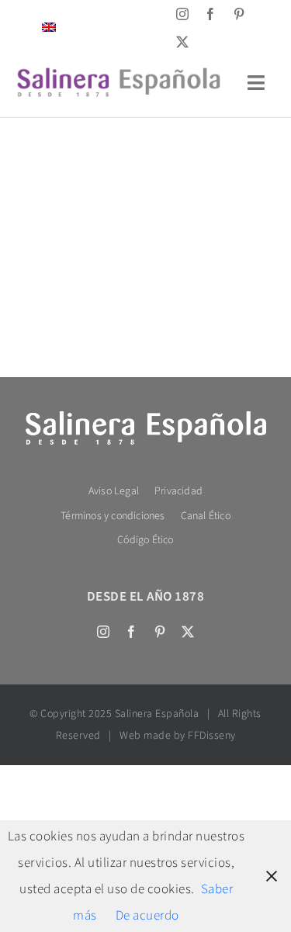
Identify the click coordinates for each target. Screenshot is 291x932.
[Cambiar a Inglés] (48, 27)
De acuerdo (147, 915)
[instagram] (182, 14)
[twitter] (182, 42)
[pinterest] (239, 14)
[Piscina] (145, 179)
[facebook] (210, 14)
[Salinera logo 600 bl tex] (145, 414)
